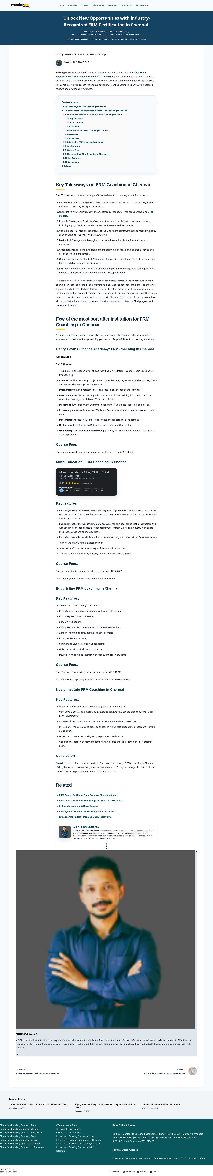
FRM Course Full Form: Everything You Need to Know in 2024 (91, 800)
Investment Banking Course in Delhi (75, 1147)
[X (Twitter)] (106, 846)
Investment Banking (119, 39)
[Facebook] (106, 844)
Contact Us (127, 5)
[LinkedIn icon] (17, 1054)
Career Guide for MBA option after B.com (161, 1105)
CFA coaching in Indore (68, 1129)
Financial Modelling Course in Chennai (20, 1143)
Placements (98, 5)
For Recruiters (143, 5)
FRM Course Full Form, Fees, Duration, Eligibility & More (88, 795)
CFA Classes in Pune (66, 1125)
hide (76, 102)
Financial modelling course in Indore (18, 1140)
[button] (85, 5)
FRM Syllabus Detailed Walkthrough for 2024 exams (87, 811)
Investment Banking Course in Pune (75, 1136)
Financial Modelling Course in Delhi (18, 1136)
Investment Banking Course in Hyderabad (78, 1143)
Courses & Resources (101, 39)
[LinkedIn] (106, 849)
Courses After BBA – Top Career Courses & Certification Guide (38, 1105)
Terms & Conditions (8, 1172)
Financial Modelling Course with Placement (22, 1147)
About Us (72, 5)
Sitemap (60, 1151)
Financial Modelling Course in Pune (18, 1125)
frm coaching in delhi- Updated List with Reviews (85, 817)
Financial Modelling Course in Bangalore (21, 1132)
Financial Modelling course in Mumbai (19, 1129)
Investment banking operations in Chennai (78, 1140)
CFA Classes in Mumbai (68, 1132)
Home (61, 5)
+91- (189, 1158)
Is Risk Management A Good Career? (78, 806)
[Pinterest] (106, 848)
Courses (84, 5)
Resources (112, 5)
